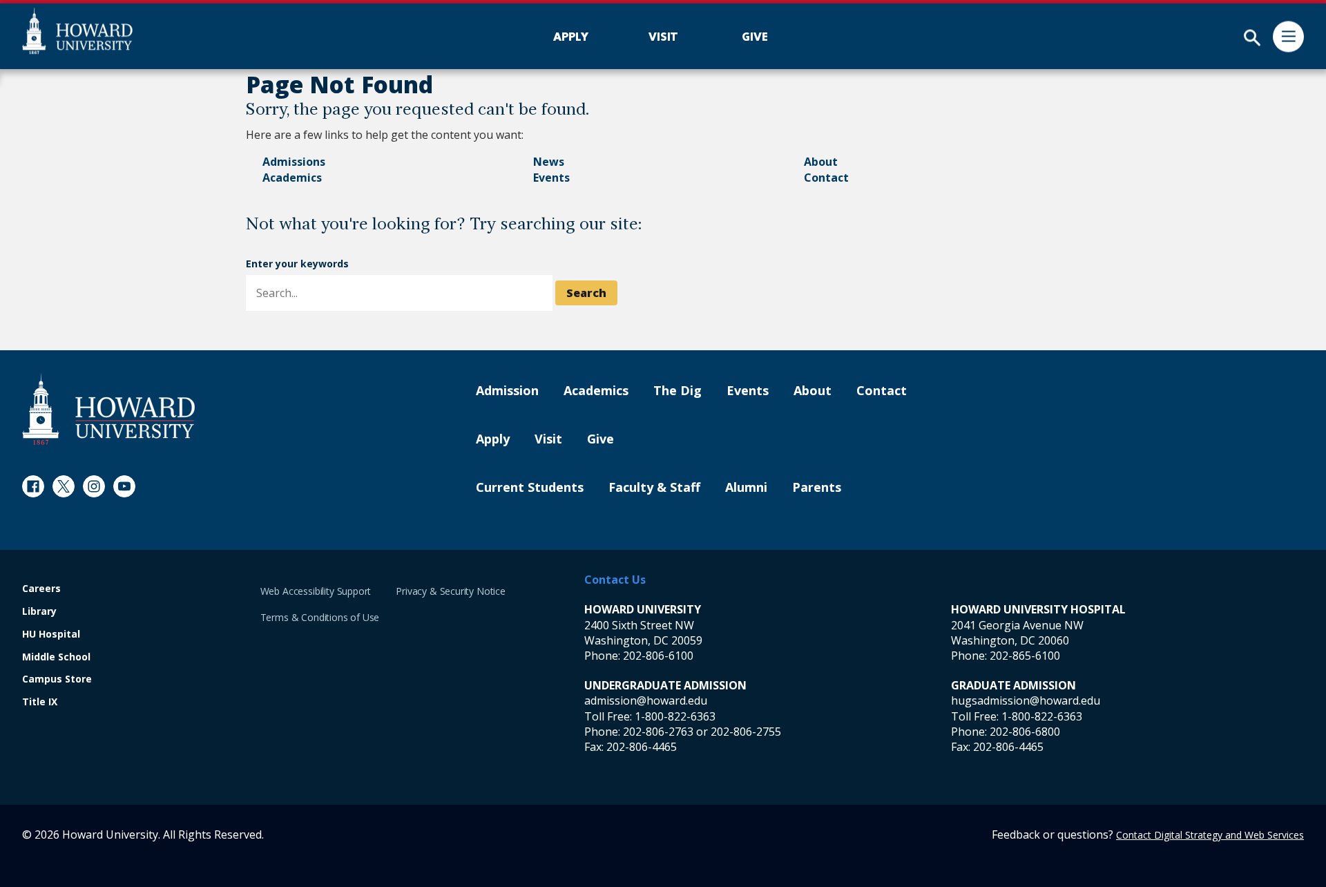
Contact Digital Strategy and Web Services (1210, 834)
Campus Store (57, 679)
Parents (816, 487)
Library (39, 612)
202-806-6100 (658, 655)
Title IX (39, 702)
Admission (507, 391)
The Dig (677, 391)
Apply (493, 439)
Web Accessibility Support (316, 591)
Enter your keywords (297, 263)
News (548, 161)
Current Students (530, 487)
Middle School (56, 657)
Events (551, 177)
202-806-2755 (746, 731)
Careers (41, 589)
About (821, 161)
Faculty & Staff (654, 487)
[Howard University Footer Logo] (108, 408)
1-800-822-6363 (675, 716)
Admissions (293, 161)
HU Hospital (51, 634)
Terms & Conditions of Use (320, 617)
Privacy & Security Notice (451, 591)
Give (600, 439)
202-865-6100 (1025, 655)
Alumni (746, 487)
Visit (548, 439)
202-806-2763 (658, 731)
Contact (826, 177)
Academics (292, 177)
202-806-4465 (641, 746)
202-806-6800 (1025, 731)
